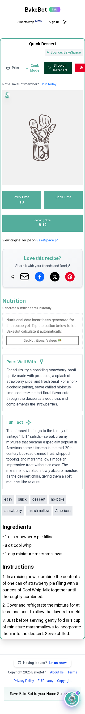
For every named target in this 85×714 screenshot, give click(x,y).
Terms (72, 672)
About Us (57, 672)
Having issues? (45, 663)
